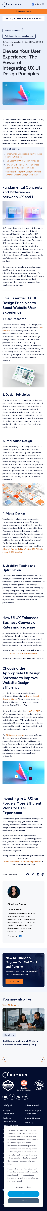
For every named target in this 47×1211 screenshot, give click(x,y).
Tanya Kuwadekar (13, 42)
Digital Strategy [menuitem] (32, 1118)
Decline (23, 1201)
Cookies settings (23, 1187)
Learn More (14, 981)
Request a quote (23, 11)
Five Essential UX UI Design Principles (22, 161)
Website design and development (19, 36)
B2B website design (15, 735)
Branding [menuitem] (29, 1122)
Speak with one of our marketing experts (22, 861)
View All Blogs (9, 1005)
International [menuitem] (32, 1105)
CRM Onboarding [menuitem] (11, 1125)
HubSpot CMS (33, 711)
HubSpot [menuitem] (7, 1105)
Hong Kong (9, 1035)
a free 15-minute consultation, (23, 653)
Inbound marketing (13, 30)
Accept (23, 1194)
